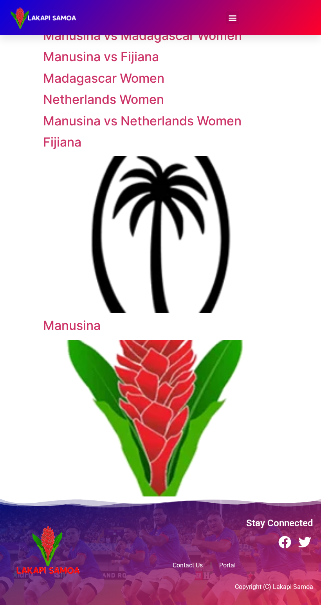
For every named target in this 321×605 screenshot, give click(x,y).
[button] (232, 17)
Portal (227, 565)
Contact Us (188, 565)
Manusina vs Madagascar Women (142, 35)
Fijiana (62, 142)
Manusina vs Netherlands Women (142, 121)
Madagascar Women (103, 78)
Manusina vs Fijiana (101, 56)
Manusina (72, 325)
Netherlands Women (103, 99)
